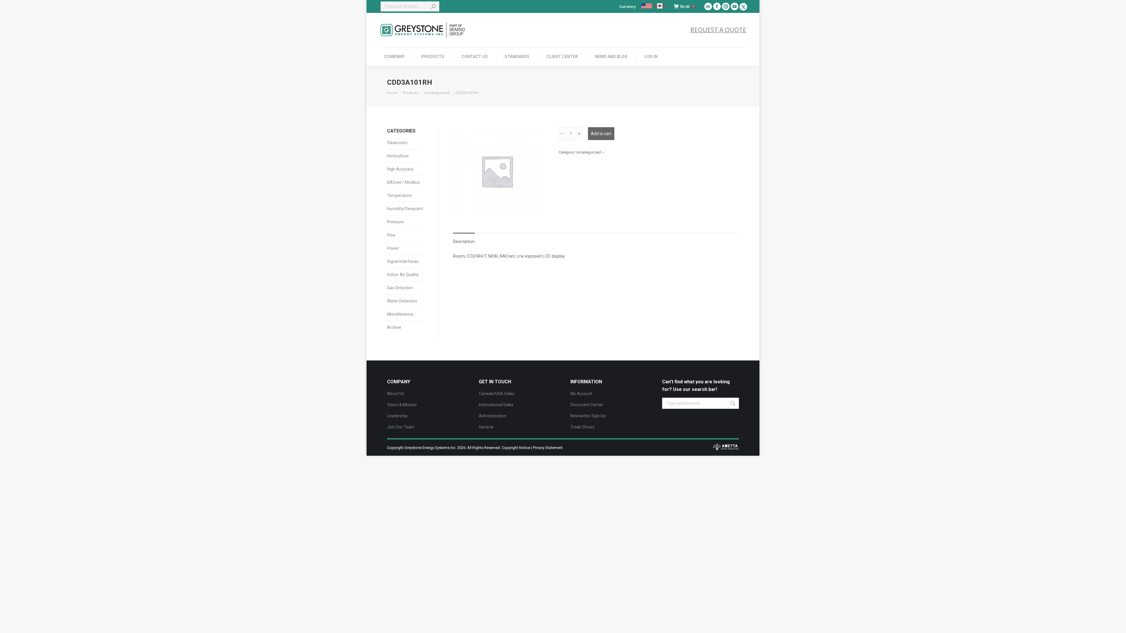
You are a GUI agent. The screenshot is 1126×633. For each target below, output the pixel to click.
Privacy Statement (548, 447)
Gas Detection (400, 287)
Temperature (399, 195)
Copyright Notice (516, 447)
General (486, 427)
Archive (394, 327)
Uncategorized (588, 152)
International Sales (496, 404)
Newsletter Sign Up (588, 416)
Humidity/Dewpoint (405, 208)
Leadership (397, 416)
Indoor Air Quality (403, 274)
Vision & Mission (402, 404)
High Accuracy (400, 169)
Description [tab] (464, 241)
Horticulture (398, 156)
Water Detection (402, 301)
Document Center (586, 404)
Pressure (395, 221)
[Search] (433, 6)
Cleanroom (397, 142)
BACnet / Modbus (403, 182)
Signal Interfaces (402, 261)
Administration (492, 416)
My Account (581, 393)
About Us (395, 393)
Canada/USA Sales (496, 393)
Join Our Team (400, 427)
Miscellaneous (400, 314)
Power (393, 248)
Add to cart (601, 133)
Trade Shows (582, 427)
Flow (391, 235)
